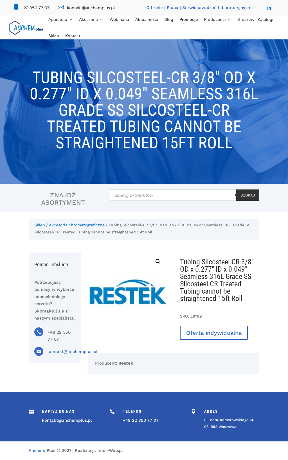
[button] (158, 261)
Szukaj (247, 195)
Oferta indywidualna (214, 332)
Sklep (53, 35)
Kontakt (72, 35)
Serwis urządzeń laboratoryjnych (216, 7)
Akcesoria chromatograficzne (77, 225)
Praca (172, 7)
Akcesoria (88, 19)
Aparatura (57, 19)
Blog (168, 19)
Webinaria (119, 19)
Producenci (215, 19)
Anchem (37, 450)
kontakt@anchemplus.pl (73, 351)
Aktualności (146, 19)
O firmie (154, 7)
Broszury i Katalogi (255, 19)
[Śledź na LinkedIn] (269, 7)
